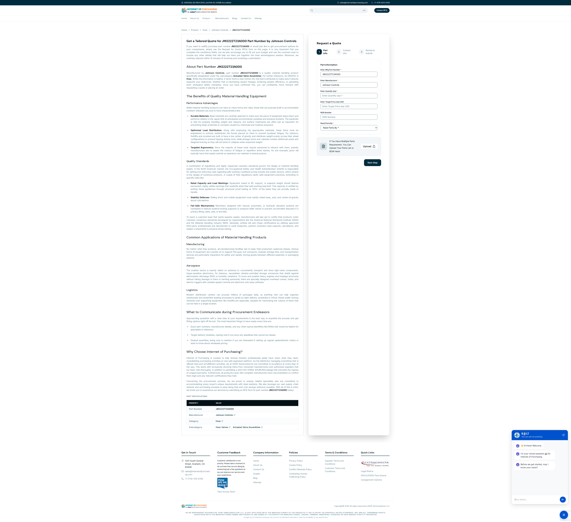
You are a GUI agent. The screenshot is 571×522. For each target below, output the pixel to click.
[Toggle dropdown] (211, 18)
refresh (563, 435)
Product (206, 18)
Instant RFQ (382, 10)
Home (184, 18)
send (562, 499)
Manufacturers (222, 18)
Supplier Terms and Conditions (334, 462)
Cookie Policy (295, 465)
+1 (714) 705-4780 (194, 478)
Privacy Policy (296, 460)
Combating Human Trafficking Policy (298, 475)
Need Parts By (327, 123)
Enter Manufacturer (329, 80)
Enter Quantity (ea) (328, 91)
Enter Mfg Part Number (330, 70)
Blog (255, 478)
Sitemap (258, 18)
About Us (194, 18)
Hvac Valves (222, 427)
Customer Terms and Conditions (335, 470)
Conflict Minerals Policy (300, 469)
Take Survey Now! (226, 491)
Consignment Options (371, 479)
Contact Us (246, 18)
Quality (256, 473)
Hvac (205, 30)
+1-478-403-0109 (382, 2)
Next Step (373, 162)
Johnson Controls (219, 30)
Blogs (234, 18)
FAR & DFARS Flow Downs (373, 475)
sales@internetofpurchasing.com (354, 2)
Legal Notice (367, 471)
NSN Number (326, 112)
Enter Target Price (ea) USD (332, 102)
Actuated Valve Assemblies (246, 427)
